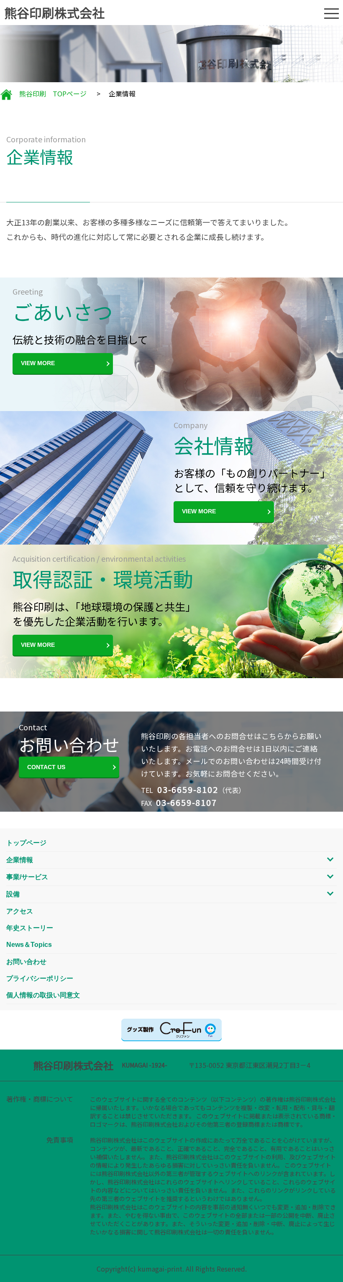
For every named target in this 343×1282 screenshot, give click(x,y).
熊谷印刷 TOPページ (50, 93)
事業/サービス (27, 877)
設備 (13, 894)
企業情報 (19, 859)
